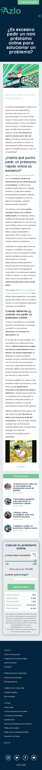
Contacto (8, 667)
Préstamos (18, 98)
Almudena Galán (15, 95)
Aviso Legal (8, 707)
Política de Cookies (11, 728)
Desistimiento (9, 720)
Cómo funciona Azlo (12, 654)
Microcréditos (9, 696)
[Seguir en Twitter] (16, 757)
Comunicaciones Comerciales (15, 711)
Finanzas (9, 98)
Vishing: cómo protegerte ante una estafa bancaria (23, 514)
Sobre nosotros (10, 663)
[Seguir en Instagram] (8, 757)
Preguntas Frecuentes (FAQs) (15, 658)
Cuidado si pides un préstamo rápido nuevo (25, 527)
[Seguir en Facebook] (25, 757)
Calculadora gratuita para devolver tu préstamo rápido (23, 501)
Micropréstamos (10, 682)
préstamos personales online (21, 175)
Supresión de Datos (12, 736)
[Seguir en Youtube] (34, 757)
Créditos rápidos (10, 692)
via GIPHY (21, 467)
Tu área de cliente (28, 2)
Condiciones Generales (13, 715)
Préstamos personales (13, 677)
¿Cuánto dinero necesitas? (18, 555)
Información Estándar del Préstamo (18, 724)
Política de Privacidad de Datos (16, 732)
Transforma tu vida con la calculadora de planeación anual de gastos (25, 487)
